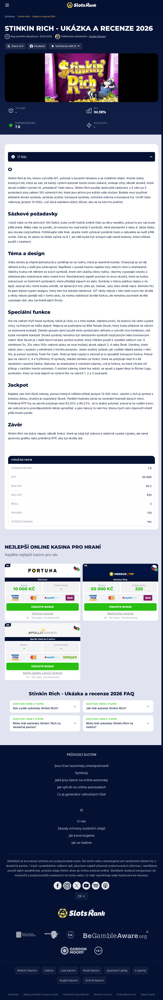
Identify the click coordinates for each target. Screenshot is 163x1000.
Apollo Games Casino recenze (42, 673)
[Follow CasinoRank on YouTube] (85, 886)
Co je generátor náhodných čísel (80, 794)
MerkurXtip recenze (120, 613)
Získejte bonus (42, 606)
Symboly (80, 773)
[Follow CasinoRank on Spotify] (95, 886)
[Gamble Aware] (115, 935)
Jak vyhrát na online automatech (80, 787)
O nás (80, 821)
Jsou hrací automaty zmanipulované (81, 766)
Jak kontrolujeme (81, 835)
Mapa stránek (147, 994)
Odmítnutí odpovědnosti (75, 994)
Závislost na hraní (102, 994)
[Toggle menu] (7, 5)
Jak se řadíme (81, 842)
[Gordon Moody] (73, 951)
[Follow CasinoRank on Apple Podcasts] (105, 886)
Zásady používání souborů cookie (40, 994)
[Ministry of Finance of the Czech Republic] (25, 935)
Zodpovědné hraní (125, 994)
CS (79, 896)
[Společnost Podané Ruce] (69, 935)
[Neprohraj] (50, 935)
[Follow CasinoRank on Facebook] (57, 886)
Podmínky (13, 994)
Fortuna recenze (42, 613)
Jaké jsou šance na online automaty (80, 780)
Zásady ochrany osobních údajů (81, 828)
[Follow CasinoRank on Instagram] (66, 886)
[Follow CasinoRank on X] (76, 886)
